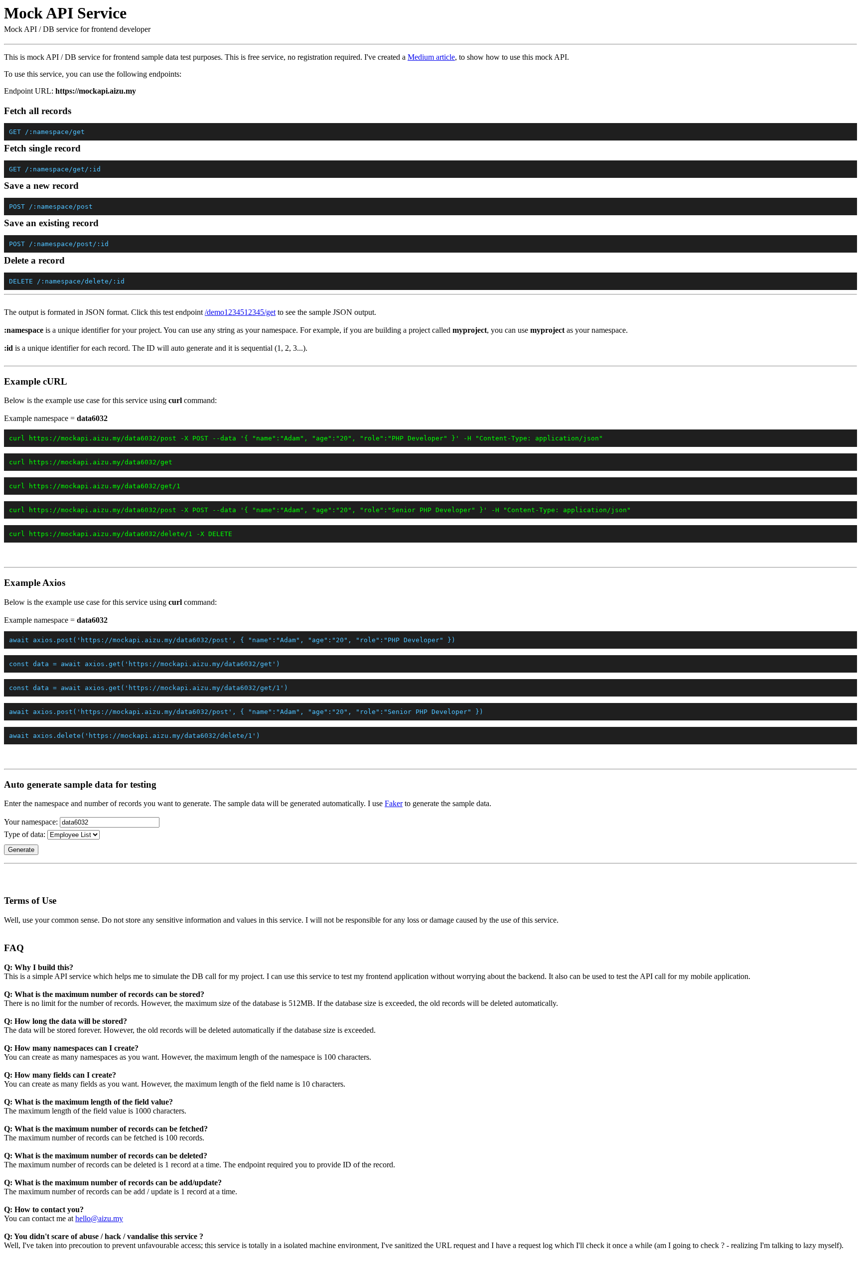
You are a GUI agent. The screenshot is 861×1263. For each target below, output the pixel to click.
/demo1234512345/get (240, 312)
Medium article (431, 57)
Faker (394, 803)
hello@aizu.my (99, 1218)
